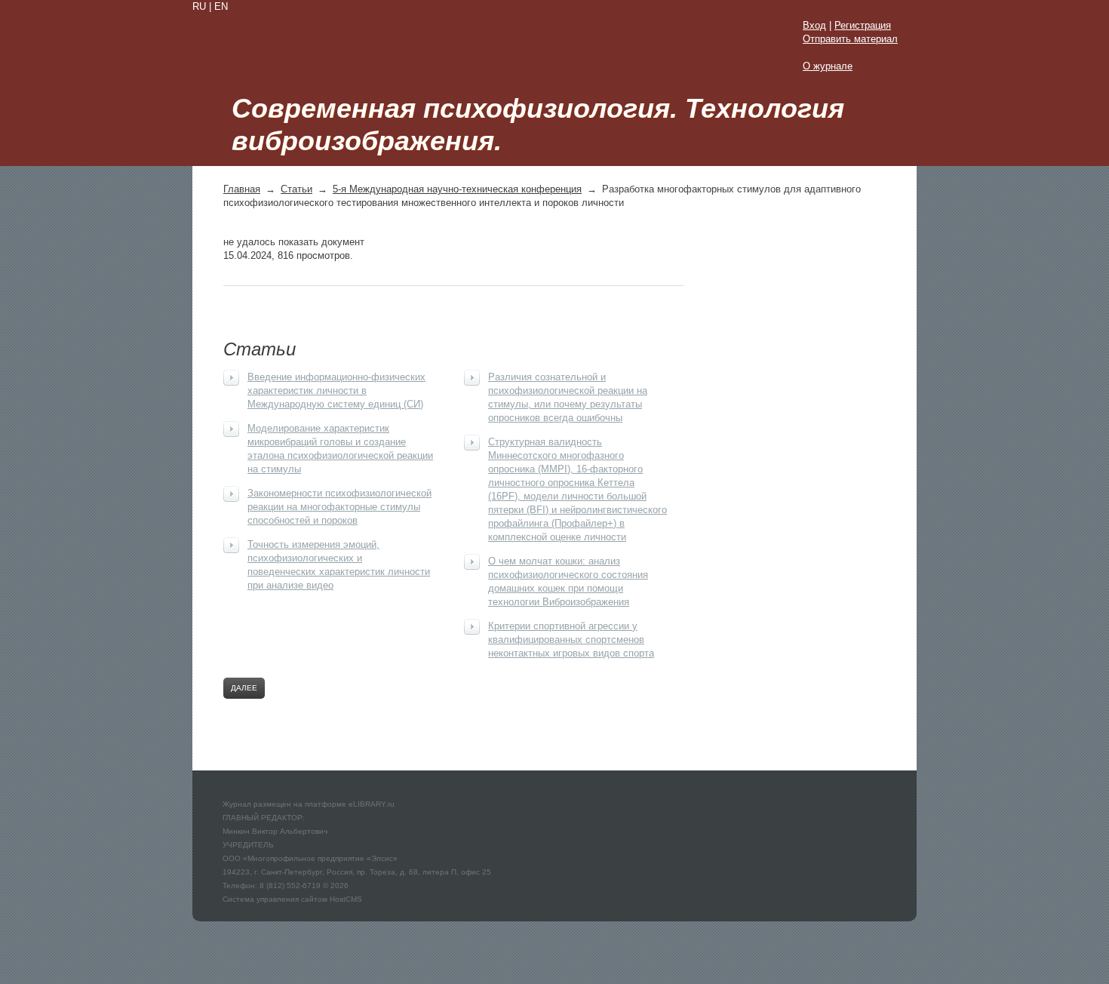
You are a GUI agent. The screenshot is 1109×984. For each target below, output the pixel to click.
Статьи (296, 189)
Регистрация (862, 25)
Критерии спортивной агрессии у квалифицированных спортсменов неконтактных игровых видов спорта (571, 639)
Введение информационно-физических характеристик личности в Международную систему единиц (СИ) (336, 390)
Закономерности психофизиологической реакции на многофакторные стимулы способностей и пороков (339, 506)
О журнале (827, 66)
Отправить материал (850, 39)
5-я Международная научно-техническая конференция (457, 189)
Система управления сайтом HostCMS (292, 899)
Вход (814, 25)
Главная (241, 189)
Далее (244, 688)
